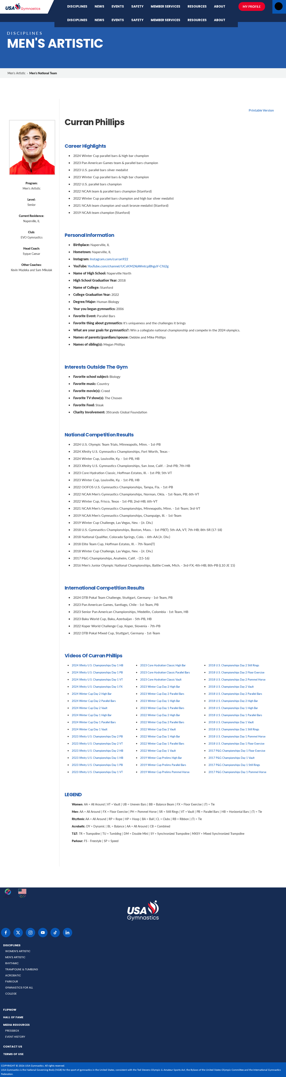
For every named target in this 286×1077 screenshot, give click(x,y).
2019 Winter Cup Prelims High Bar (161, 757)
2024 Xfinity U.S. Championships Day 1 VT (97, 679)
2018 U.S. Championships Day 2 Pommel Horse (237, 679)
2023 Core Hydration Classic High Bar (163, 665)
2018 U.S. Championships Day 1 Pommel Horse (237, 736)
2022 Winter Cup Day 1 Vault (158, 750)
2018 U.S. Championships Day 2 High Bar (233, 701)
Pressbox (12, 1031)
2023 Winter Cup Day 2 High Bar (160, 686)
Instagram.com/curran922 (109, 259)
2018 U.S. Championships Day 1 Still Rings (234, 729)
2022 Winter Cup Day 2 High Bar (160, 715)
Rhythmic (12, 963)
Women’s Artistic (17, 951)
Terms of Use (13, 1054)
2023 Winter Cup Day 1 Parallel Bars (162, 708)
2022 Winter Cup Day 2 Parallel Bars (162, 722)
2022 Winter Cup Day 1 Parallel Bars (162, 743)
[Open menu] (278, 7)
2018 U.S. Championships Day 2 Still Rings (234, 665)
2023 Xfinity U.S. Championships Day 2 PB (97, 736)
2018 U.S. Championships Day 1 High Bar (233, 708)
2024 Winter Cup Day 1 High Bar (92, 715)
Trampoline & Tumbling (21, 970)
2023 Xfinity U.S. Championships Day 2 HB (97, 750)
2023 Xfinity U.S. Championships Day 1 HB (97, 757)
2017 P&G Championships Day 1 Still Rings (234, 765)
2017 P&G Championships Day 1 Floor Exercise (237, 750)
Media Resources (16, 1025)
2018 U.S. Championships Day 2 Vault (231, 686)
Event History (15, 1037)
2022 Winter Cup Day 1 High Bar (160, 736)
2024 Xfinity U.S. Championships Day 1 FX (97, 686)
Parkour (11, 982)
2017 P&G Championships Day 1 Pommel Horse (237, 772)
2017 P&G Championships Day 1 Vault (232, 757)
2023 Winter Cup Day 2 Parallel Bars (162, 693)
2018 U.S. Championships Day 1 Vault (231, 722)
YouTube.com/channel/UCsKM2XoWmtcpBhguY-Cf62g (128, 266)
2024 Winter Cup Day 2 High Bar (92, 693)
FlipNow (9, 1010)
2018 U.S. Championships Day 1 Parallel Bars (235, 715)
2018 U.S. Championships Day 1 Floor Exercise (236, 743)
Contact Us (12, 1047)
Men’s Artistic (15, 957)
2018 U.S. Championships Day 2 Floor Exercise (236, 672)
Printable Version (261, 110)
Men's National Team (43, 73)
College (11, 994)
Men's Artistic (17, 73)
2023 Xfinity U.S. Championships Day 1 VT (97, 772)
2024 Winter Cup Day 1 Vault (89, 729)
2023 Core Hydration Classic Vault (161, 679)
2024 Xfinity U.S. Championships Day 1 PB (97, 672)
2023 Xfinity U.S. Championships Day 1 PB (97, 765)
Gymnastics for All (19, 988)
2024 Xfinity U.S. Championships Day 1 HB (97, 665)
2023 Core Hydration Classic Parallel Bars (165, 672)
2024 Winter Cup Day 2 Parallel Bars (94, 701)
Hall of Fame (13, 1017)
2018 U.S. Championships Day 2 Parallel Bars (235, 693)
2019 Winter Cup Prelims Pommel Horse (164, 772)
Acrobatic (13, 976)
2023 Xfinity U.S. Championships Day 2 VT (97, 743)
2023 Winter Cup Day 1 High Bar (160, 701)
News (99, 6)
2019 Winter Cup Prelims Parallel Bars (163, 765)
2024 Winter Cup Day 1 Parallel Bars (94, 722)
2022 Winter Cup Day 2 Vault (158, 729)
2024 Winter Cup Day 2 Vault (89, 708)
